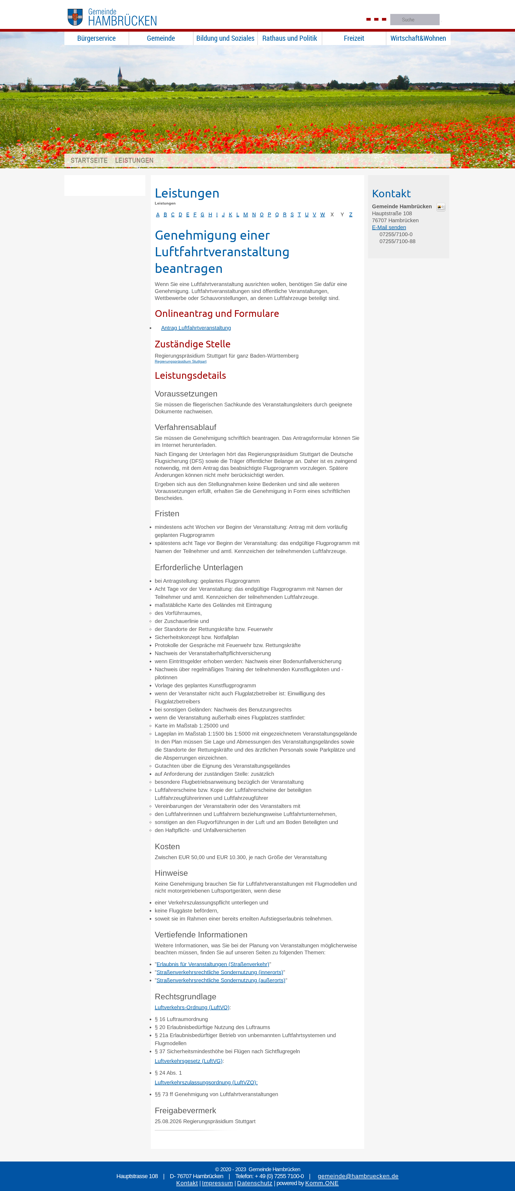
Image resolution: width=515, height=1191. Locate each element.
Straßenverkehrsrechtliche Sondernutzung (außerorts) (221, 980)
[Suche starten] (441, 21)
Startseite (89, 160)
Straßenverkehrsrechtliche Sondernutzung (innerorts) (220, 972)
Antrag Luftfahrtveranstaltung (196, 328)
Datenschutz (255, 1183)
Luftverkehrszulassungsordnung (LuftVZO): (206, 1082)
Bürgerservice (96, 38)
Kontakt (187, 1183)
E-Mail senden (389, 227)
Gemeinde (161, 38)
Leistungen (134, 160)
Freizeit (354, 38)
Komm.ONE (322, 1183)
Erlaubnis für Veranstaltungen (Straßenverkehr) (213, 964)
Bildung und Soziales (225, 38)
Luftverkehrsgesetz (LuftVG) (189, 1061)
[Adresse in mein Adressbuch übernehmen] (441, 210)
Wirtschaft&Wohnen (418, 38)
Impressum (217, 1183)
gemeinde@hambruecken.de (358, 1176)
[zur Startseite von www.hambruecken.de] (123, 28)
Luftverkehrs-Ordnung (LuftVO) (192, 1007)
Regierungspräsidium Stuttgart (181, 361)
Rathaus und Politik (289, 38)
